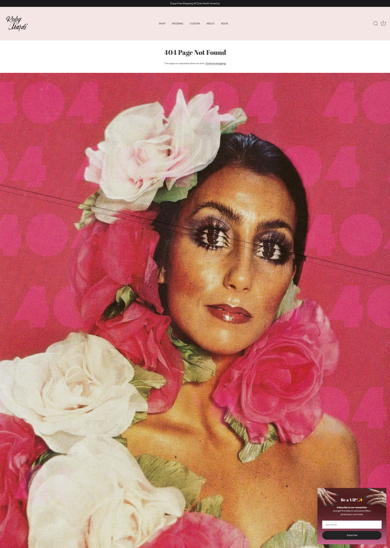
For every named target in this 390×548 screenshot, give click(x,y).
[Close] (382, 492)
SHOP (162, 23)
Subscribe (352, 535)
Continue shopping (216, 63)
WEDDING (177, 23)
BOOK (224, 23)
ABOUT (210, 23)
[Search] (375, 23)
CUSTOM (195, 23)
